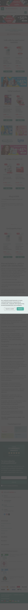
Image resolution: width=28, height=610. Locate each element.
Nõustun (20, 308)
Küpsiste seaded (10, 308)
